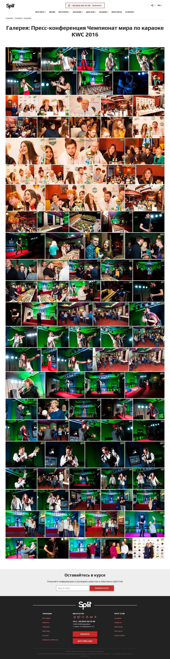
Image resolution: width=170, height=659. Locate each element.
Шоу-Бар (90, 12)
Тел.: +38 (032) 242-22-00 (84, 621)
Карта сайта (119, 635)
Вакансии (118, 627)
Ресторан (63, 12)
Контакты (117, 12)
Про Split (40, 12)
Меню (52, 12)
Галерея (129, 12)
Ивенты (45, 622)
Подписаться (102, 588)
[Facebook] (74, 617)
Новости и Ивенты (50, 640)
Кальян (103, 12)
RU (159, 5)
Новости (118, 622)
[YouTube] (83, 617)
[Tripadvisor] (91, 617)
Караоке (77, 12)
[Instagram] (87, 617)
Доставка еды (85, 641)
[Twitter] (79, 617)
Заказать (85, 634)
